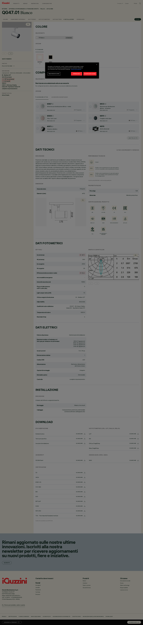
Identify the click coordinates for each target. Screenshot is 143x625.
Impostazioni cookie (54, 73)
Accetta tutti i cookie (90, 73)
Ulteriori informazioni (76, 69)
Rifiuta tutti (76, 73)
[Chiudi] (96, 64)
